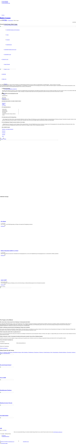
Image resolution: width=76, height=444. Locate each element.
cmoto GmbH (4, 280)
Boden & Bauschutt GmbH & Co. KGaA (9, 250)
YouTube (3, 134)
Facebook (3, 132)
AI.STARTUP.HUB (4, 415)
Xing (3, 136)
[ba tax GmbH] (6, 367)
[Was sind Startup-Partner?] (6, 354)
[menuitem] (39, 435)
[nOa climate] (13, 218)
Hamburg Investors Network (6, 402)
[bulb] (6, 417)
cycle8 (3, 104)
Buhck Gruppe (5, 18)
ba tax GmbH (3, 377)
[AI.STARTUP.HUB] (6, 405)
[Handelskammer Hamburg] (6, 379)
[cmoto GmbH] (13, 277)
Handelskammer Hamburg (5, 390)
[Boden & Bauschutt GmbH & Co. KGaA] (13, 247)
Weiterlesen (3, 226)
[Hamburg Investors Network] (6, 392)
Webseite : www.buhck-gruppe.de (7, 129)
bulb (1, 428)
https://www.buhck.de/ (4, 348)
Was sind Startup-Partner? (5, 364)
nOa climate (3, 221)
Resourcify (4, 103)
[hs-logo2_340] (8, 9)
